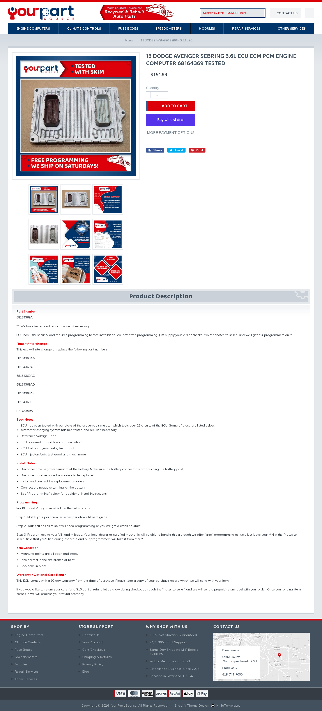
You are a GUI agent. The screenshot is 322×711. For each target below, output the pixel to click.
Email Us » (229, 668)
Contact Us (91, 635)
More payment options (171, 132)
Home (129, 40)
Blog (85, 672)
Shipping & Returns (97, 657)
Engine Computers (33, 28)
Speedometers (169, 28)
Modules (207, 28)
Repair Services (246, 28)
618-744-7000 (232, 674)
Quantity (152, 88)
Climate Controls (84, 28)
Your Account (92, 642)
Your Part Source (123, 705)
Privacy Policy (92, 664)
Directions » (230, 650)
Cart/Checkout (93, 650)
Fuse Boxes (128, 28)
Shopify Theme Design (191, 705)
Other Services (292, 28)
